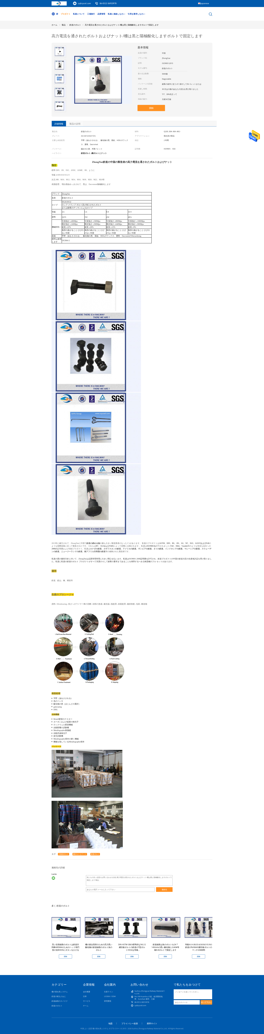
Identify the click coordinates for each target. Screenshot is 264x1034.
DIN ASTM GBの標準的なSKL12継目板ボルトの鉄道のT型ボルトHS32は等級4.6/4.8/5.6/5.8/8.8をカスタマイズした (132, 950)
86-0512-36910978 (108, 4)
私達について (79, 14)
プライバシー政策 (129, 1023)
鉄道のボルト (57, 1005)
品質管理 (101, 14)
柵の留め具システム (60, 991)
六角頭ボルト (63, 854)
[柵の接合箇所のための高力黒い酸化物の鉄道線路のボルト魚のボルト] (99, 927)
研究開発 (107, 1001)
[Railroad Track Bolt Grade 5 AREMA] (101, 93)
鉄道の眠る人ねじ (59, 996)
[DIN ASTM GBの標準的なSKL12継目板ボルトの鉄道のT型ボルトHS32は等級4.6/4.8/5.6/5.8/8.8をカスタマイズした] (132, 927)
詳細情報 (58, 123)
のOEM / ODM (110, 996)
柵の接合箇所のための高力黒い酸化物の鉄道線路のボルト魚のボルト (98, 947)
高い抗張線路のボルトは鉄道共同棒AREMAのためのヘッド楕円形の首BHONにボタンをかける (65, 947)
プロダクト (65, 14)
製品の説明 (74, 123)
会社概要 (86, 991)
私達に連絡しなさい (116, 14)
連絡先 (164, 889)
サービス (86, 1001)
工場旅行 (91, 14)
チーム (85, 1005)
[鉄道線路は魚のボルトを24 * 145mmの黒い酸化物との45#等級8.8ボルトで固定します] (165, 927)
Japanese (205, 3)
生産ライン (108, 991)
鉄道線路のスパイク (60, 1001)
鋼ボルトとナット (79, 854)
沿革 (85, 996)
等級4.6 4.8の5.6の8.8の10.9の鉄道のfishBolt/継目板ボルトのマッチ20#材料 (198, 947)
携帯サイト (152, 1023)
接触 (151, 107)
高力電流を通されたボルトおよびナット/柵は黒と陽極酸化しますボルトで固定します (122, 25)
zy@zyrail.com (84, 3)
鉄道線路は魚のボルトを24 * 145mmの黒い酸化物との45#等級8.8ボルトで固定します (165, 947)
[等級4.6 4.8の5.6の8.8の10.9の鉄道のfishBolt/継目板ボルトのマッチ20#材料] (199, 927)
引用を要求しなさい (136, 14)
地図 (110, 1023)
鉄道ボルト (95, 854)
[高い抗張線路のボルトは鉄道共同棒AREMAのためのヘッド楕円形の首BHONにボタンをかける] (66, 927)
